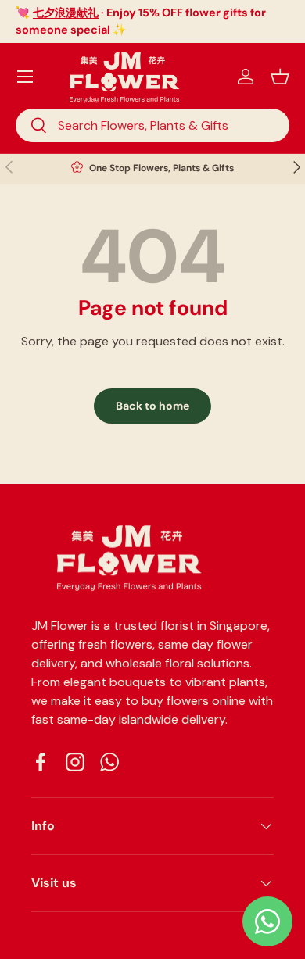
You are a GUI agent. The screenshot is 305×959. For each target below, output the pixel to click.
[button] (280, 76)
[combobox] (152, 125)
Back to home (152, 406)
